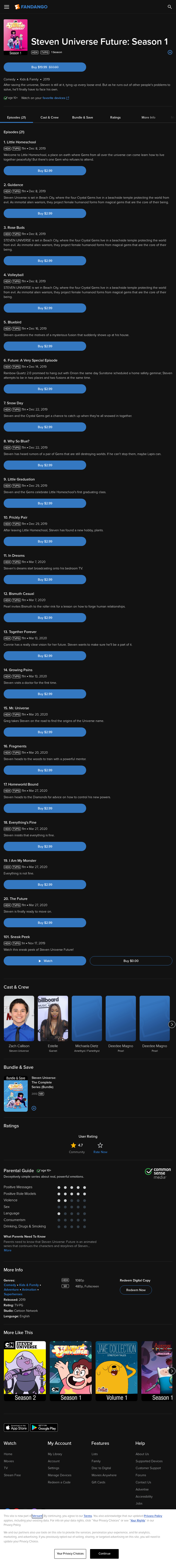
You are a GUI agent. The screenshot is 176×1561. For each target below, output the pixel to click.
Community (77, 1152)
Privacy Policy (153, 1516)
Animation (29, 1290)
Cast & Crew (49, 117)
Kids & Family (29, 1285)
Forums (141, 1475)
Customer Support (148, 1468)
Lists (95, 1454)
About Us (142, 1454)
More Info (148, 117)
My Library (55, 1454)
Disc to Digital (101, 1468)
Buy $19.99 (53, 67)
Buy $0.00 (131, 961)
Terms (88, 1516)
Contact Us (143, 1482)
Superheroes (13, 1294)
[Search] (170, 6)
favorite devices (54, 98)
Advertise (142, 1489)
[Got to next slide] (172, 1024)
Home (8, 1454)
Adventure (11, 1290)
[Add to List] (170, 52)
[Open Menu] (6, 7)
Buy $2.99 (45, 171)
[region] (88, 1535)
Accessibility (144, 1497)
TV (6, 1468)
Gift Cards (98, 1482)
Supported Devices (149, 1461)
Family (96, 1461)
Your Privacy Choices (70, 1553)
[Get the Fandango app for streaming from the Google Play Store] (44, 1427)
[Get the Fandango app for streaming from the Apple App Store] (16, 1427)
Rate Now (100, 1152)
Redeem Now (136, 1290)
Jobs (139, 1503)
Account (54, 1461)
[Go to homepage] (31, 6)
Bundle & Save (82, 117)
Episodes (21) (16, 117)
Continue (104, 1553)
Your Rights (137, 1520)
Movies (9, 1461)
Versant (37, 1516)
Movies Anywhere (104, 1475)
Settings (53, 1468)
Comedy (10, 1285)
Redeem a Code (59, 1482)
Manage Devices (59, 1475)
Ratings (115, 117)
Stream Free (12, 1475)
